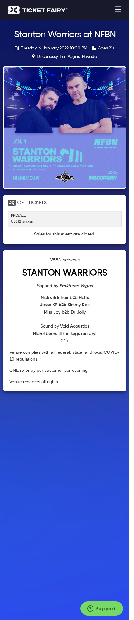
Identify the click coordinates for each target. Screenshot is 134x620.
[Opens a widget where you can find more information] (101, 609)
